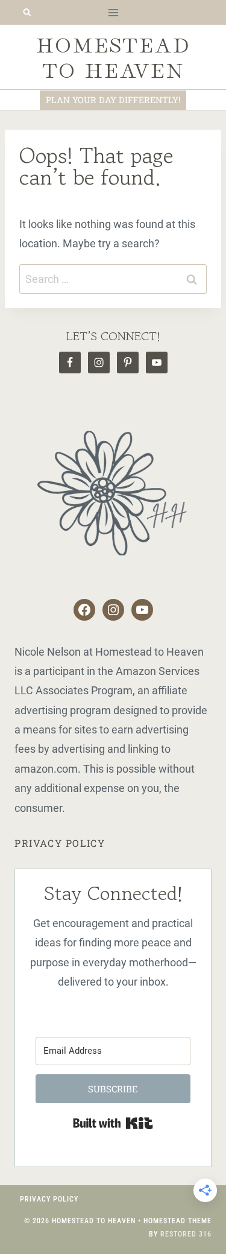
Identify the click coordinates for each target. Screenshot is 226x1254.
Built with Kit (113, 1123)
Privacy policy (59, 843)
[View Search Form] (27, 12)
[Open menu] (113, 12)
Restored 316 (186, 1234)
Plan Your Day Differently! (113, 100)
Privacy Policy (49, 1199)
